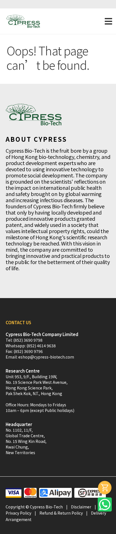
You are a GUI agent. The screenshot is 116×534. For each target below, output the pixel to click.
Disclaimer (81, 507)
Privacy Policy (18, 513)
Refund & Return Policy (61, 513)
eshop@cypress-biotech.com (46, 357)
